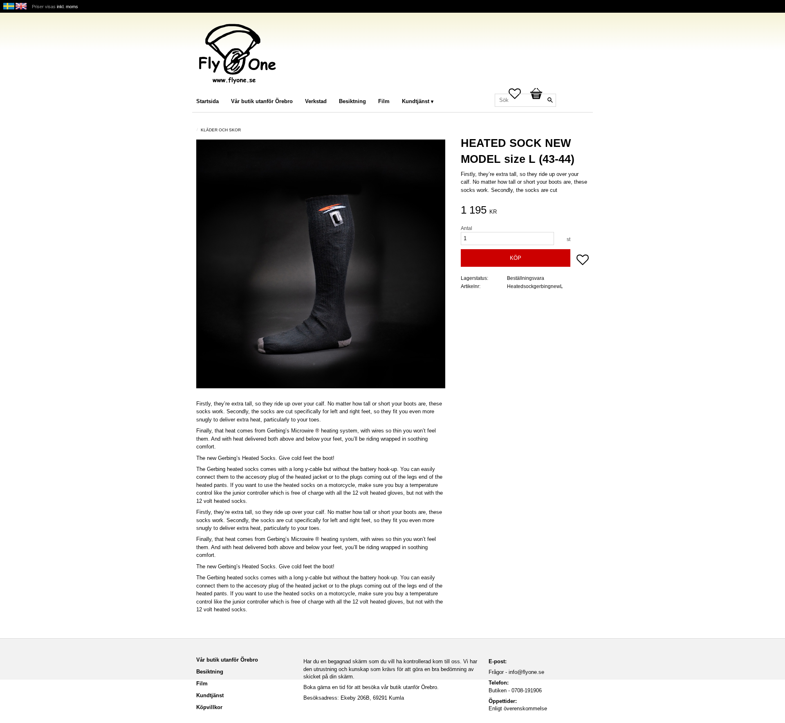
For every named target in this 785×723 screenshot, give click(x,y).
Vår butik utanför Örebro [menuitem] (262, 101)
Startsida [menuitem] (207, 101)
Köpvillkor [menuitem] (209, 707)
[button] (582, 261)
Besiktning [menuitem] (352, 101)
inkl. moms (67, 6)
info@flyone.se (526, 672)
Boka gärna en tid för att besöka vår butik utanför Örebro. (371, 687)
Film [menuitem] (384, 101)
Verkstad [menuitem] (316, 101)
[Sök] (550, 100)
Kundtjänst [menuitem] (415, 101)
